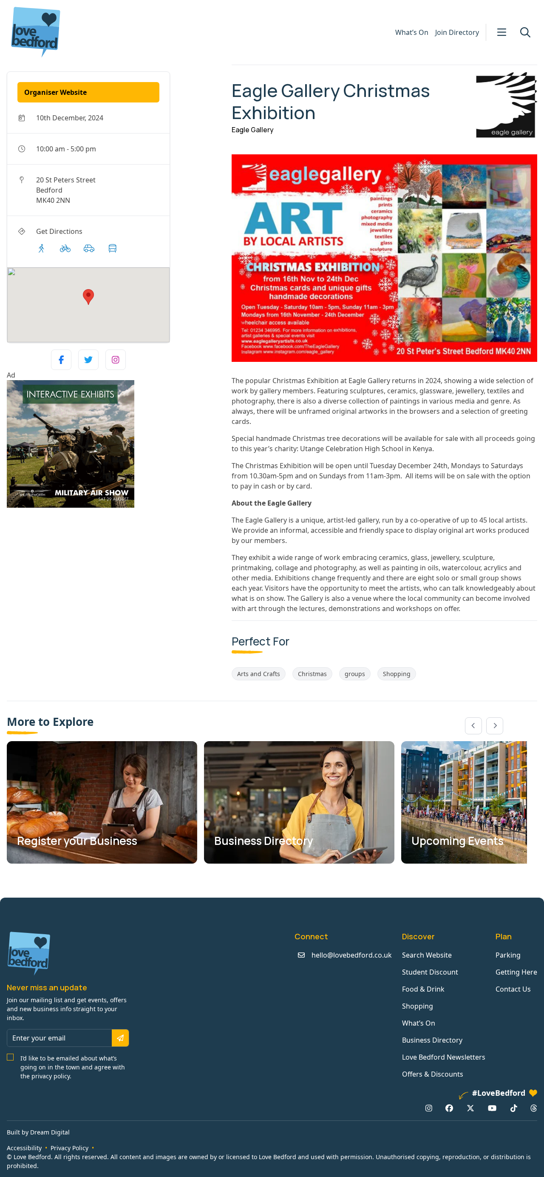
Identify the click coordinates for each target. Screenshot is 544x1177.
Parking (508, 955)
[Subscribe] (120, 1037)
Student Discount (430, 972)
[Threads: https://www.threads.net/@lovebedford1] (533, 1108)
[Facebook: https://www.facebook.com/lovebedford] (449, 1108)
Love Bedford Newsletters (443, 1057)
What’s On (411, 32)
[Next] (494, 725)
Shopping (397, 674)
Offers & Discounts (432, 1074)
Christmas (312, 674)
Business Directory (432, 1040)
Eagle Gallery (253, 129)
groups (355, 674)
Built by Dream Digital (38, 1132)
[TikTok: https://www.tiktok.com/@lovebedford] (513, 1108)
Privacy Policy (69, 1148)
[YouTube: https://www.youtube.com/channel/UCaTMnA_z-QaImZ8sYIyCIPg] (492, 1108)
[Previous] (473, 725)
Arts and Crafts (258, 674)
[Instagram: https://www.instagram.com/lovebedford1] (428, 1108)
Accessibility (24, 1148)
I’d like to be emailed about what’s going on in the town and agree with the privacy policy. (72, 1067)
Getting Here (516, 972)
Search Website (427, 955)
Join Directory (457, 32)
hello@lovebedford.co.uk (352, 955)
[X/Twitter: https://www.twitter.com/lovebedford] (470, 1108)
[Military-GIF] (116, 444)
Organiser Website (55, 92)
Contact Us (513, 989)
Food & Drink (423, 989)
